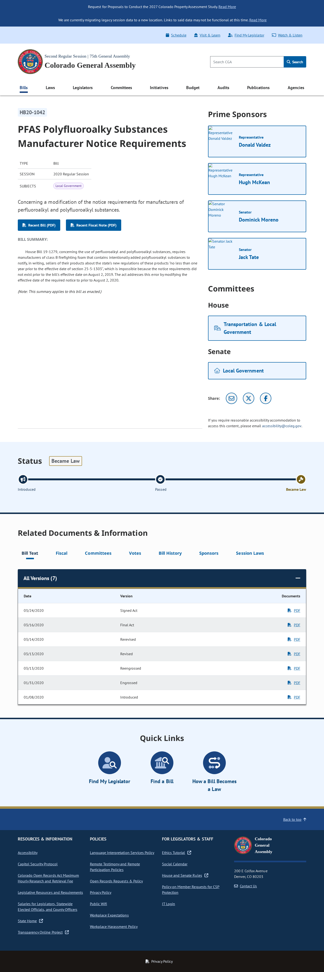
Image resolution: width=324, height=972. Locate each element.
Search (297, 61)
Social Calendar (174, 864)
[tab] (30, 554)
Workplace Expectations (109, 915)
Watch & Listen (290, 35)
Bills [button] (24, 87)
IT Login (168, 903)
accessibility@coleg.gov (281, 425)
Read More (227, 6)
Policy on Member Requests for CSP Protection (190, 889)
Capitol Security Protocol (38, 864)
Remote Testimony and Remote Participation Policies (115, 867)
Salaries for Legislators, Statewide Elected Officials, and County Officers (47, 906)
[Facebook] (265, 398)
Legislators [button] (83, 87)
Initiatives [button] (159, 87)
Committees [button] (121, 87)
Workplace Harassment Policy (114, 926)
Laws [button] (50, 87)
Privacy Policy (100, 892)
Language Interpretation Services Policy (122, 852)
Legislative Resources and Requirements (50, 892)
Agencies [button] (296, 87)
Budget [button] (192, 87)
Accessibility (27, 852)
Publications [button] (258, 87)
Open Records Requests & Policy (116, 881)
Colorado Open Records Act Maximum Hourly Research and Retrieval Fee (48, 878)
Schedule (178, 35)
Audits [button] (223, 87)
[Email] (231, 398)
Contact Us (248, 886)
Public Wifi (98, 903)
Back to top (292, 819)
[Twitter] (248, 398)
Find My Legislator (249, 35)
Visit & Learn (210, 35)
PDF (297, 610)
